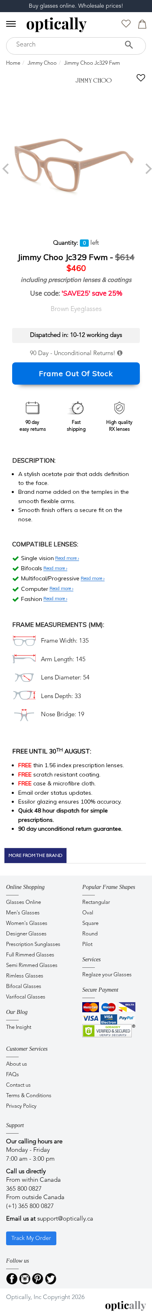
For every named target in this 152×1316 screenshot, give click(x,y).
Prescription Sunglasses (33, 944)
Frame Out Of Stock (76, 373)
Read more (66, 558)
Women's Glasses (26, 923)
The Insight (18, 1027)
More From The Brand (35, 855)
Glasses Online (23, 902)
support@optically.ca (65, 1219)
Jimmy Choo (42, 63)
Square (90, 923)
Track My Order (31, 1238)
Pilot (87, 944)
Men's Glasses (23, 913)
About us (16, 1064)
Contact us (18, 1085)
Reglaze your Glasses (107, 974)
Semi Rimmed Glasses (32, 965)
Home (13, 63)
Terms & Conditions (28, 1095)
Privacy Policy (21, 1106)
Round (90, 934)
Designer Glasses (26, 934)
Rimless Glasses (24, 976)
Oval (87, 913)
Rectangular (96, 902)
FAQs (12, 1074)
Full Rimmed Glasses (30, 955)
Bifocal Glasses (23, 986)
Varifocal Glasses (25, 997)
